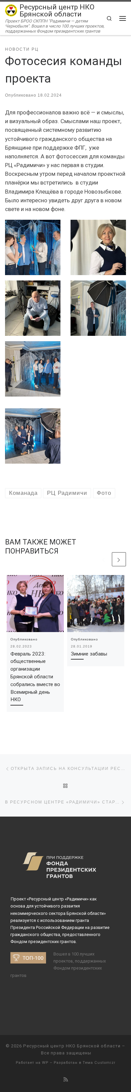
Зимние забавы (89, 654)
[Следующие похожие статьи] (119, 559)
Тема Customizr (99, 1062)
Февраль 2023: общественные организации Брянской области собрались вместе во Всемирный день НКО (35, 677)
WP (45, 1062)
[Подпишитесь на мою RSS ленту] (65, 1080)
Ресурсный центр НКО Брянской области (72, 1045)
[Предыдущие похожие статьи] (104, 559)
